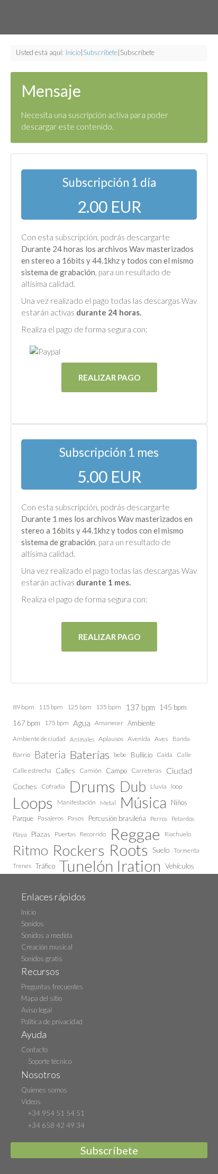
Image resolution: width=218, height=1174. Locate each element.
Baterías (90, 754)
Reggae (135, 834)
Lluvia (158, 786)
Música (143, 802)
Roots (128, 850)
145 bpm (173, 706)
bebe (120, 754)
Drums (92, 786)
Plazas (40, 834)
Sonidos (32, 923)
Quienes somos (44, 1090)
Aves (161, 739)
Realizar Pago (109, 377)
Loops (33, 802)
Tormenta (186, 850)
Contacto (34, 1049)
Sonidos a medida (46, 935)
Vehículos (179, 866)
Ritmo (30, 850)
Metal (108, 802)
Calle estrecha (32, 770)
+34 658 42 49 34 (55, 1125)
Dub (133, 786)
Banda (181, 738)
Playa (20, 834)
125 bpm (79, 707)
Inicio (73, 52)
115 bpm (51, 707)
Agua (81, 723)
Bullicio (141, 755)
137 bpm (140, 707)
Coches (25, 786)
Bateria (50, 755)
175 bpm (56, 723)
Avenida (139, 739)
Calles (65, 770)
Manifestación (76, 802)
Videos (31, 1101)
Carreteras (146, 770)
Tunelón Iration (110, 866)
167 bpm (26, 723)
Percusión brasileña (117, 818)
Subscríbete (100, 52)
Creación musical (46, 947)
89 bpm (23, 707)
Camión (90, 770)
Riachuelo (178, 833)
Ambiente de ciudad (39, 739)
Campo (116, 770)
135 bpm (108, 707)
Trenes (22, 866)
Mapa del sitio (41, 998)
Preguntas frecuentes (52, 986)
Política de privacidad (52, 1021)
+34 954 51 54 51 (55, 1113)
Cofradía (53, 786)
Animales (82, 739)
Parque (23, 818)
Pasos (76, 818)
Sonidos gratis (41, 958)
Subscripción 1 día (109, 182)
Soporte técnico (48, 1061)
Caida (164, 754)
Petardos (182, 818)
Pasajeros (50, 818)
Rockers (78, 850)
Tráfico (45, 866)
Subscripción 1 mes (109, 452)
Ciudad (179, 770)
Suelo (160, 849)
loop (176, 786)
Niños (179, 802)
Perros (158, 818)
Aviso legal (36, 1010)
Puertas (65, 834)
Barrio (21, 754)
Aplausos (110, 739)
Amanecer (109, 723)
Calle (184, 754)
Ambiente (141, 723)
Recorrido (93, 834)
